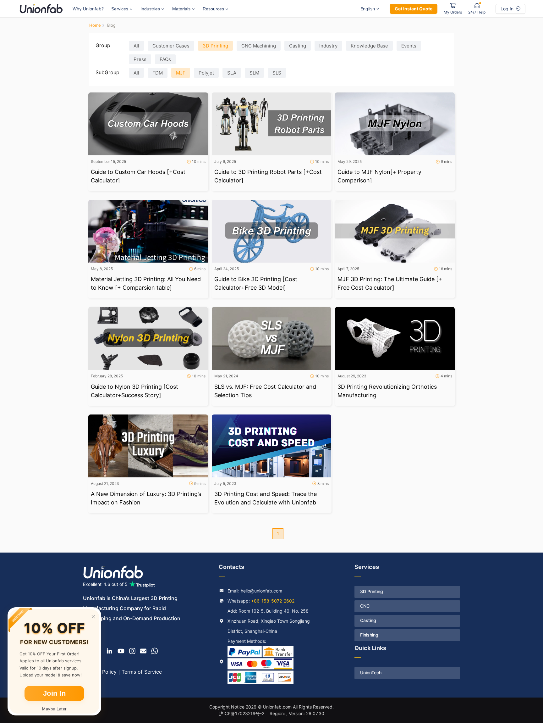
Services (119, 8)
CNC (365, 606)
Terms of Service (142, 672)
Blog (111, 25)
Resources (213, 8)
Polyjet (206, 73)
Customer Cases (170, 46)
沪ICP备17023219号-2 (241, 713)
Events (408, 46)
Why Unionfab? (88, 8)
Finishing (369, 634)
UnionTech (370, 672)
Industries (150, 8)
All (136, 46)
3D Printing (215, 46)
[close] (93, 616)
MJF (180, 73)
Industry (328, 46)
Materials (181, 8)
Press (140, 59)
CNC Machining (258, 46)
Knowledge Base (369, 46)
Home (95, 25)
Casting (297, 46)
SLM (254, 73)
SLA (231, 73)
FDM (157, 73)
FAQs (165, 59)
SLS (276, 73)
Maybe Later (54, 709)
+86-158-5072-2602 (272, 600)
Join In (54, 693)
